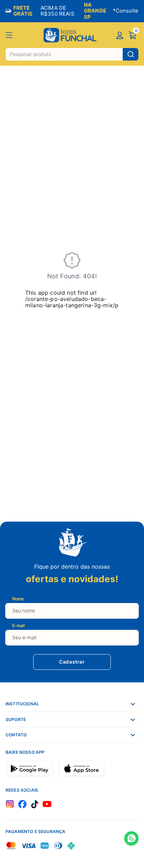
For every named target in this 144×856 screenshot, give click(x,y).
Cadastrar (72, 662)
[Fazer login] (119, 36)
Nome (18, 598)
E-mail (18, 625)
